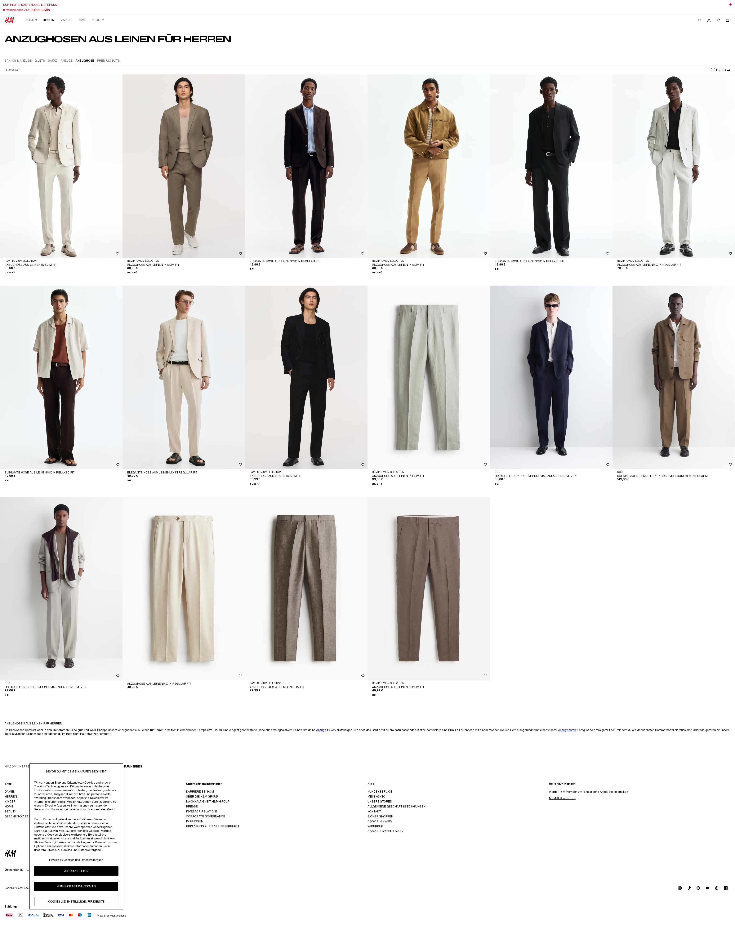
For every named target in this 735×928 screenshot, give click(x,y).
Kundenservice (380, 791)
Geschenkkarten (19, 816)
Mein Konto (376, 796)
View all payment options (111, 915)
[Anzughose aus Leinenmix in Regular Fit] (673, 166)
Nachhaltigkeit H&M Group (207, 801)
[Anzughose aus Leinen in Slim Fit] (61, 166)
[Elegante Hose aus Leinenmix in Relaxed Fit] (551, 166)
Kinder (65, 20)
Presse (192, 806)
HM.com (10, 766)
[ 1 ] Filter (718, 69)
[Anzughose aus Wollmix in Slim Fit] (306, 588)
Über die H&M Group (202, 796)
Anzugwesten (567, 730)
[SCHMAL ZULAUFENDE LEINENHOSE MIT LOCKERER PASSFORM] (673, 377)
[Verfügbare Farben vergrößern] (252, 269)
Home (82, 20)
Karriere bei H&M (200, 791)
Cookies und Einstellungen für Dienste (76, 901)
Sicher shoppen (380, 816)
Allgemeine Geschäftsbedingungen (396, 806)
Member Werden (562, 798)
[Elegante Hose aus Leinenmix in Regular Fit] (306, 166)
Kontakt (374, 811)
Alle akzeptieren (76, 871)
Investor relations (202, 811)
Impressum (194, 821)
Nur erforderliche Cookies (76, 886)
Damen (31, 20)
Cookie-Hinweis (380, 821)
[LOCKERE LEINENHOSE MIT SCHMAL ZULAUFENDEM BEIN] (551, 377)
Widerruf (375, 826)
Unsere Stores (380, 801)
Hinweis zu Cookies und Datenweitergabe (76, 859)
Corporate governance (205, 816)
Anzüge (321, 730)
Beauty (98, 20)
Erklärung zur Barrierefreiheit (212, 826)
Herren (48, 20)
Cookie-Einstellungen (385, 831)
